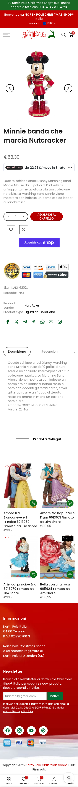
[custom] (59, 321)
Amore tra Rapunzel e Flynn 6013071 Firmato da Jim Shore (57, 517)
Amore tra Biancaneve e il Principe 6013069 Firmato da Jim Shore (20, 519)
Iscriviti (55, 696)
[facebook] (7, 321)
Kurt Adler (32, 305)
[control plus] (24, 216)
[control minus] (7, 216)
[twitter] (16, 321)
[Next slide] (68, 88)
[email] (51, 321)
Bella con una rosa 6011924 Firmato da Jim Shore (55, 588)
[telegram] (25, 321)
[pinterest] (33, 321)
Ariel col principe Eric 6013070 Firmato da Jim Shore (19, 588)
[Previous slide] (10, 88)
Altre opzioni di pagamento (41, 252)
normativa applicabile (18, 711)
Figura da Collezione (40, 312)
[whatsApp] (42, 321)
